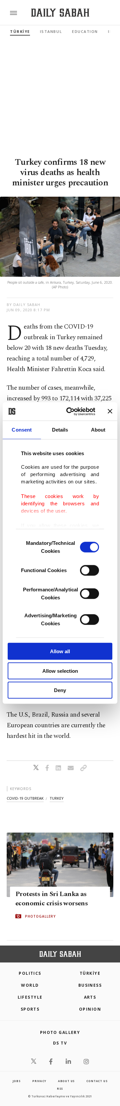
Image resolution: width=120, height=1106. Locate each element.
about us (66, 1081)
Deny (60, 690)
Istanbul (51, 31)
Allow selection (60, 670)
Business (90, 985)
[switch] (89, 570)
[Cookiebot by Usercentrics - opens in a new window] (70, 411)
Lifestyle (30, 997)
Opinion (90, 1009)
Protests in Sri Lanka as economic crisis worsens (51, 898)
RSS (60, 1088)
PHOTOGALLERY (40, 916)
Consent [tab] (22, 430)
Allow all (60, 651)
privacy (39, 1081)
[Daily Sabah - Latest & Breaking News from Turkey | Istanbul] (60, 13)
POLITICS (30, 973)
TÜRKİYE (20, 31)
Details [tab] (60, 430)
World (30, 985)
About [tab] (98, 430)
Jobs (17, 1081)
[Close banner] (110, 411)
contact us (96, 1081)
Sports (30, 1009)
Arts (90, 997)
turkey (57, 798)
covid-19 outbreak (25, 798)
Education (85, 31)
